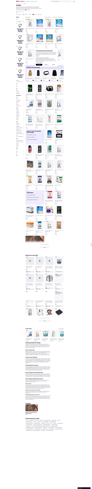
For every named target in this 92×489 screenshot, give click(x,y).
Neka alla (46, 64)
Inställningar (53, 64)
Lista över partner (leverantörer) (39, 62)
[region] (46, 58)
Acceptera (39, 64)
